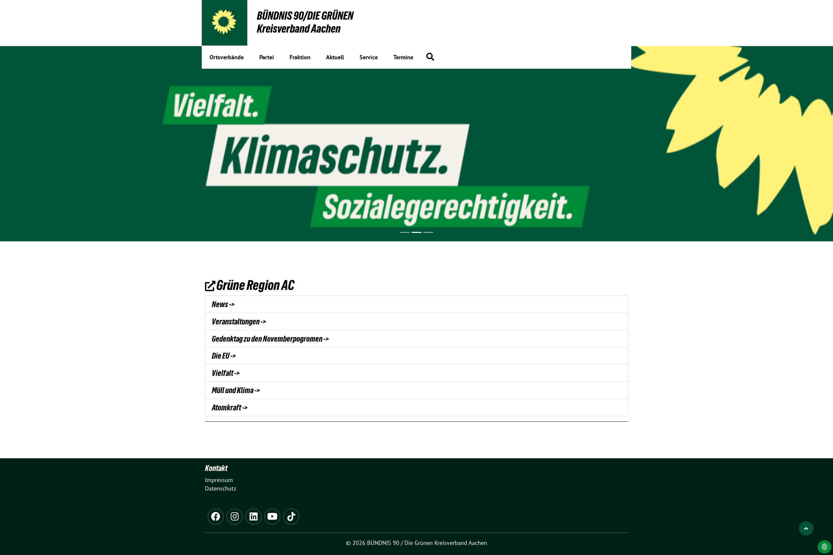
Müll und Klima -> (236, 390)
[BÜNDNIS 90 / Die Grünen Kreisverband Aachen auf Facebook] (216, 516)
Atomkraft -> (230, 407)
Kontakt (216, 468)
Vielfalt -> (226, 372)
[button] (430, 57)
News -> (223, 304)
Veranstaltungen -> (239, 321)
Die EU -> (224, 355)
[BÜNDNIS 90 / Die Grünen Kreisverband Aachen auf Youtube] (272, 516)
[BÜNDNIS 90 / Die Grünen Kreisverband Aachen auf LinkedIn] (253, 516)
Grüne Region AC (255, 285)
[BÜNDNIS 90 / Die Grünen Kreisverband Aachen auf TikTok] (291, 516)
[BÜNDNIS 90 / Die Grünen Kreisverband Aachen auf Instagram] (234, 516)
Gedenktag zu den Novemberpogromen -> (270, 338)
